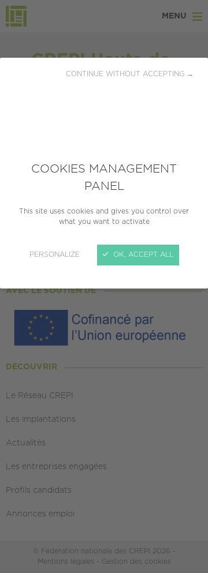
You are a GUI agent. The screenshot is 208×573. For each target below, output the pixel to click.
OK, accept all (142, 255)
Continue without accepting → (130, 74)
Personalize (54, 255)
